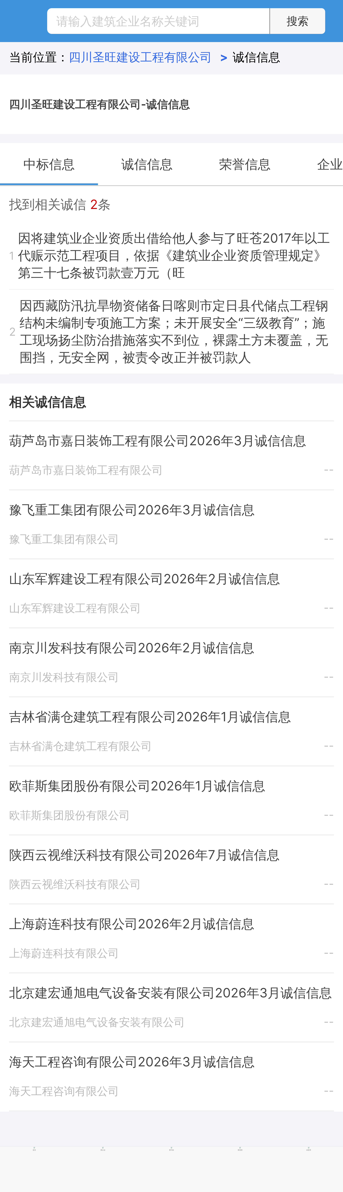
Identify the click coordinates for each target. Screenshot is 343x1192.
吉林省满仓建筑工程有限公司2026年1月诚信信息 (150, 716)
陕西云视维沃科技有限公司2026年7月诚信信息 (144, 854)
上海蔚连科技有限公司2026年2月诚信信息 (131, 923)
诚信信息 (256, 57)
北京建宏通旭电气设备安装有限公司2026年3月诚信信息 (170, 992)
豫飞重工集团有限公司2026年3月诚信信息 (132, 509)
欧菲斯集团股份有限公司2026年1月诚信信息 (137, 786)
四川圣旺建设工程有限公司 (148, 57)
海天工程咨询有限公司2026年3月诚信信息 (132, 1061)
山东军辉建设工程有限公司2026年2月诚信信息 (144, 578)
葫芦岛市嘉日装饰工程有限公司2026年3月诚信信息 (157, 440)
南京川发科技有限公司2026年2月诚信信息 (131, 647)
